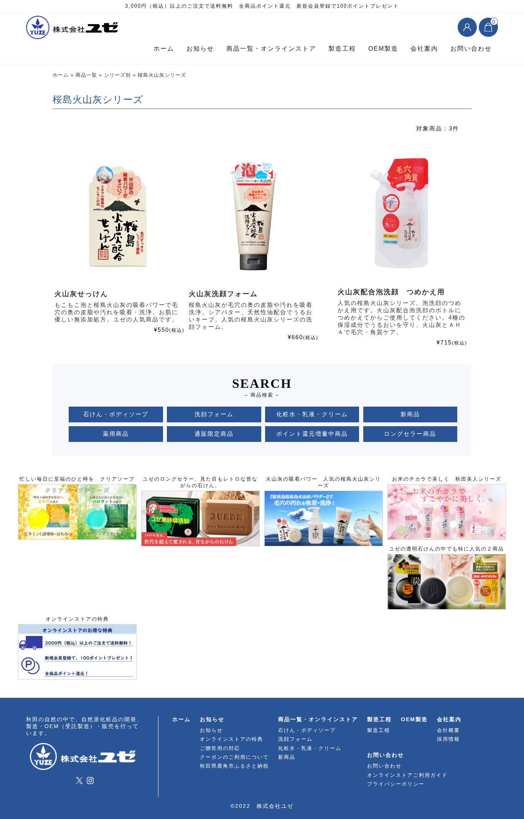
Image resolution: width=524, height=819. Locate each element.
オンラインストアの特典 (231, 739)
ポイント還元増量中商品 (312, 433)
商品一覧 (86, 75)
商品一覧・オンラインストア (271, 48)
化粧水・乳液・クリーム (312, 414)
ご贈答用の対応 (220, 748)
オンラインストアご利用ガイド (407, 775)
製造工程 (342, 48)
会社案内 (424, 48)
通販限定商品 (214, 433)
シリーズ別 (117, 75)
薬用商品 (116, 433)
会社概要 (448, 730)
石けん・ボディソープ (115, 414)
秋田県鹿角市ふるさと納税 (234, 766)
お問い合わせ (471, 48)
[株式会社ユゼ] (74, 29)
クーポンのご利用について (234, 757)
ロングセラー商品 (410, 433)
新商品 (410, 414)
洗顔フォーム (214, 414)
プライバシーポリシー (396, 784)
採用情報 (448, 739)
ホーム (163, 48)
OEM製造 (383, 48)
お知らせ (200, 48)
